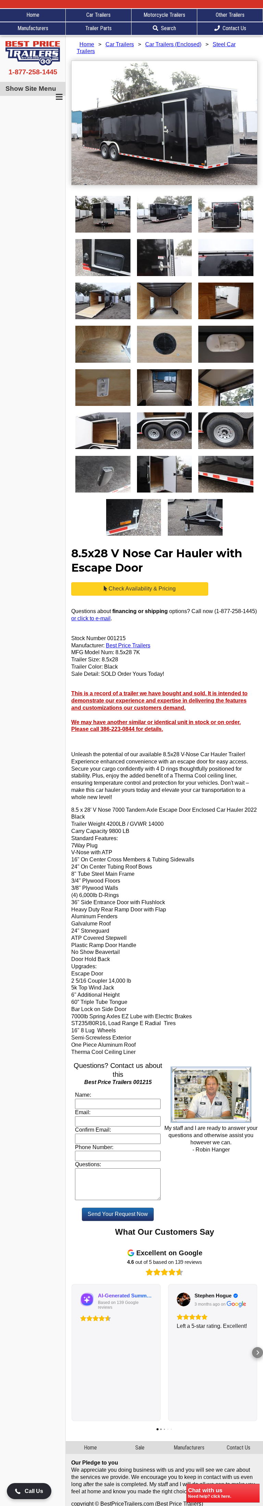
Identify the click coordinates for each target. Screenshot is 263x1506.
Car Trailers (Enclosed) (173, 44)
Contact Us (234, 28)
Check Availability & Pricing (141, 589)
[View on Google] (183, 1299)
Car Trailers (98, 15)
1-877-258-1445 (33, 72)
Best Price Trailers (128, 645)
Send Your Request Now (118, 1214)
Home (32, 15)
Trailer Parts (98, 28)
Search (168, 28)
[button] (71, 1352)
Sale (140, 1447)
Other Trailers (230, 15)
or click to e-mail (91, 618)
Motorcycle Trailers (164, 15)
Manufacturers (32, 28)
